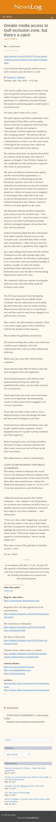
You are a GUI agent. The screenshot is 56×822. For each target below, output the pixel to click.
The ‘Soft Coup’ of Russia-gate (17, 792)
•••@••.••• (8, 590)
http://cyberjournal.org (14, 673)
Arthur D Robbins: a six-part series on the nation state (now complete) (27, 800)
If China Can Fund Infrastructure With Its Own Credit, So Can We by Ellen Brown (28, 778)
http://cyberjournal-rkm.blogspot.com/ (21, 600)
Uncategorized (13, 708)
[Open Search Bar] (52, 18)
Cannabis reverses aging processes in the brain (24, 786)
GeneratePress (32, 818)
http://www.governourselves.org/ (19, 667)
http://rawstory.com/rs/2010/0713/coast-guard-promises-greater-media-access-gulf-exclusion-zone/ (26, 59)
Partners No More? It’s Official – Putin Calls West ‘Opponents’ (25, 769)
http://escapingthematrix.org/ (17, 670)
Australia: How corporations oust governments (26, 722)
